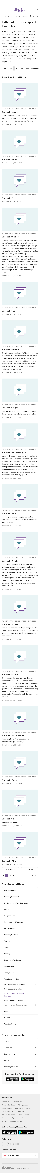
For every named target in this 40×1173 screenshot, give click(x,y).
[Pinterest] (14, 1144)
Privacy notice (23, 1105)
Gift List (4, 1121)
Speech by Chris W (10, 674)
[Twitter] (9, 1144)
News (6, 1011)
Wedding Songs (10, 1024)
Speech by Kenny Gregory (14, 452)
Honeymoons (9, 973)
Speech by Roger (10, 159)
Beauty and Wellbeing (12, 960)
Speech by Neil (9, 198)
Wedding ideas (7, 16)
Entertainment (10, 928)
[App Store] (9, 1134)
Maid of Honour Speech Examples (16, 1005)
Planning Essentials (12, 897)
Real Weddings (10, 890)
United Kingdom (13, 1155)
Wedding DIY (9, 966)
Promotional (9, 1018)
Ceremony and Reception (14, 922)
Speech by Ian (8, 311)
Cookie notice (7, 1108)
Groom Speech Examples (13, 1000)
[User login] (37, 10)
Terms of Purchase (8, 1105)
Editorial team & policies (10, 1118)
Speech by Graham (10, 237)
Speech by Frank (9, 780)
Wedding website (11, 1067)
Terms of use (17, 1102)
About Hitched (24, 1115)
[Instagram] (18, 1144)
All (8, 68)
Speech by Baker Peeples (13, 735)
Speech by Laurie (10, 112)
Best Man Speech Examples (14, 984)
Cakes (6, 947)
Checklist (7, 1041)
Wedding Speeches (22, 16)
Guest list (8, 1048)
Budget (7, 909)
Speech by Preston (10, 349)
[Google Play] (26, 1134)
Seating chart (9, 1054)
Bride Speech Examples (13, 989)
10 (36, 875)
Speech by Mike (9, 861)
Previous (11, 869)
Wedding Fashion (11, 935)
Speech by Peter (9, 513)
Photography (9, 954)
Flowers (7, 941)
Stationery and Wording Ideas (16, 903)
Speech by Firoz (9, 819)
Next (29, 869)
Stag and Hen (9, 916)
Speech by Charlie (10, 561)
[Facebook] (4, 1144)
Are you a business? (9, 1115)
